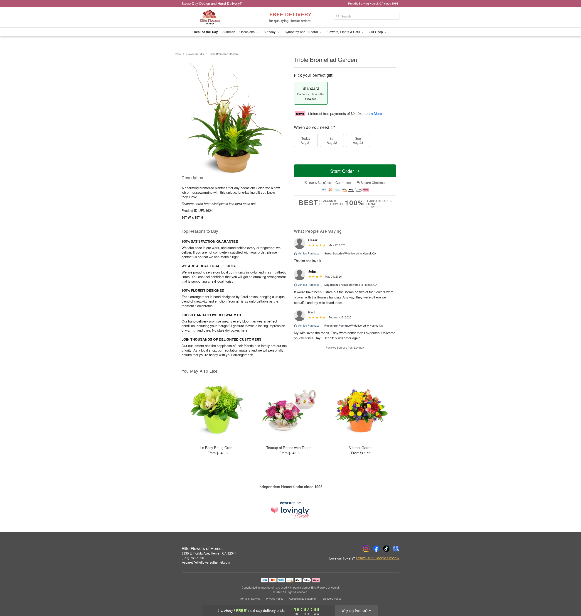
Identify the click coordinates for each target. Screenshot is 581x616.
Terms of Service (250, 598)
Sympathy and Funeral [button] (302, 31)
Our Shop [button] (376, 31)
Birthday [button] (269, 31)
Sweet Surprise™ (335, 253)
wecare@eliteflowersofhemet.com (206, 562)
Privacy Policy (274, 598)
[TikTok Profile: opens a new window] (386, 548)
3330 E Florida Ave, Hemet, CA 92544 (209, 553)
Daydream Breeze (336, 285)
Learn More (373, 113)
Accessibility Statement (303, 598)
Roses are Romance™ (339, 325)
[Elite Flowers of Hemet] (214, 17)
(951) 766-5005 (193, 557)
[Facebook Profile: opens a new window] (376, 548)
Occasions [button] (247, 31)
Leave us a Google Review (377, 557)
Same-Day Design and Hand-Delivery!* (212, 3)
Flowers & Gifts (195, 54)
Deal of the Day (206, 31)
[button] (569, 596)
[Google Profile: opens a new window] (396, 548)
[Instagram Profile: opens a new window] (366, 548)
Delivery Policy (332, 598)
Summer (228, 31)
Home (177, 54)
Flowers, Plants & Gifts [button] (344, 31)
